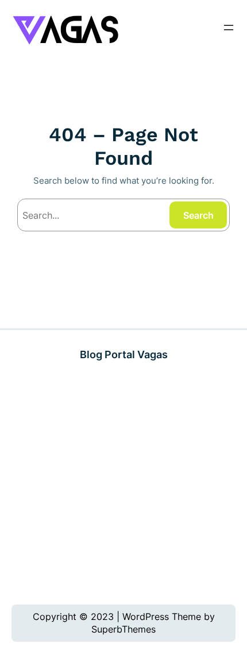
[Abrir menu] (229, 27)
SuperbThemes (123, 629)
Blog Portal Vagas (124, 354)
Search (198, 215)
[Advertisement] (123, 483)
